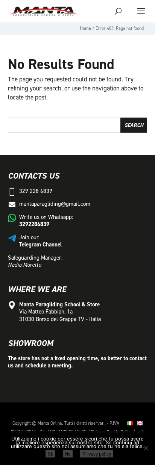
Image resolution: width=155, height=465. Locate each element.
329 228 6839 (35, 191)
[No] (145, 448)
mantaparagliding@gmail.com (54, 204)
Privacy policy (96, 454)
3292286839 (34, 224)
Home (85, 28)
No (67, 454)
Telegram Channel (40, 244)
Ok (50, 454)
